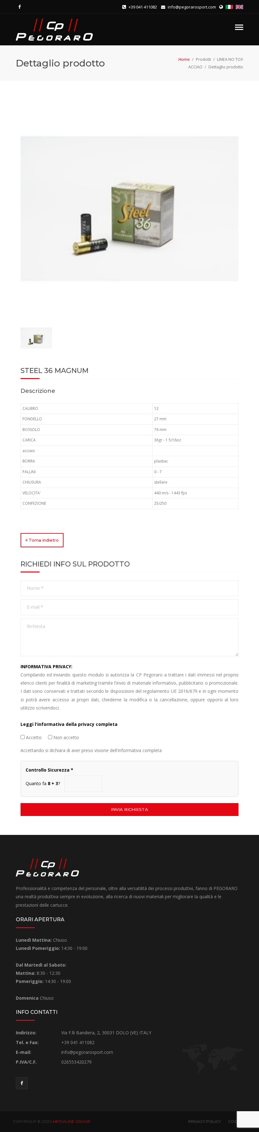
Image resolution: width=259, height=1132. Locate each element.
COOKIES (237, 1121)
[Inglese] (239, 7)
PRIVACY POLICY (204, 1121)
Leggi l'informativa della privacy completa (69, 724)
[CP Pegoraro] (54, 29)
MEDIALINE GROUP (71, 1121)
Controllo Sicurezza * (49, 770)
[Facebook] (19, 7)
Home (184, 59)
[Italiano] (230, 7)
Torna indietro (43, 540)
